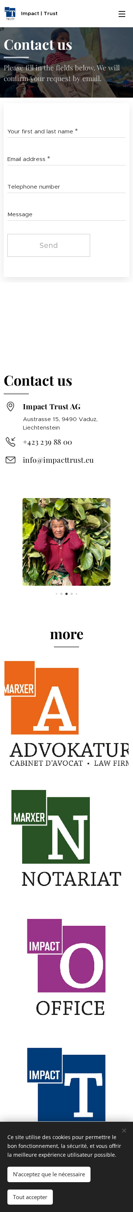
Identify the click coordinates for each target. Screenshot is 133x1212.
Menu (122, 13)
